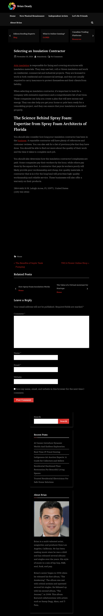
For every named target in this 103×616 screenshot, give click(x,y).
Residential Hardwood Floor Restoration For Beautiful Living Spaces (49, 469)
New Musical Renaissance (32, 15)
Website (18, 377)
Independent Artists (58, 15)
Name (17, 353)
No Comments (57, 56)
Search (37, 416)
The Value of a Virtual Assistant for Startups (38, 287)
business (22, 140)
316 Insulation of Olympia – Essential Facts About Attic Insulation (73, 287)
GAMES (46, 37)
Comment (19, 313)
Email (17, 365)
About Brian (16, 22)
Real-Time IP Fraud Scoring (47, 451)
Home (13, 15)
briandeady (41, 56)
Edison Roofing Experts (24, 33)
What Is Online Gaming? (54, 33)
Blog (15, 37)
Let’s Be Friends (80, 15)
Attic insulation (21, 65)
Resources (76, 39)
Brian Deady (24, 6)
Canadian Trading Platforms (80, 34)
